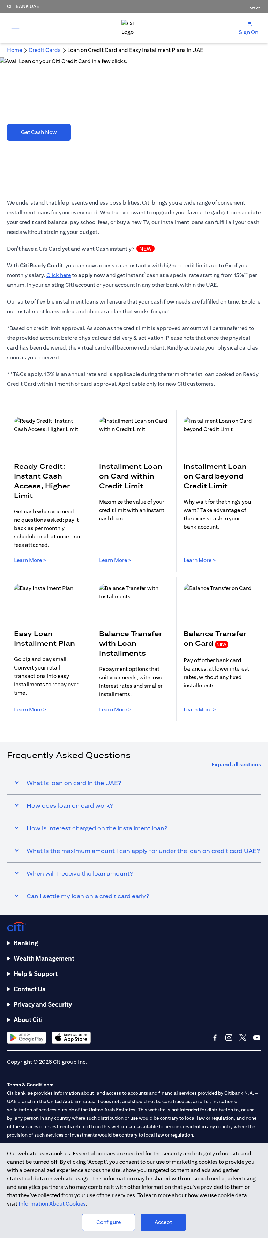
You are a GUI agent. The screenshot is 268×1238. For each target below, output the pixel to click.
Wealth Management (44, 958)
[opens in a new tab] (26, 1037)
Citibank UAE (23, 6)
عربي (255, 6)
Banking (26, 943)
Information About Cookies (52, 1203)
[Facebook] (215, 1037)
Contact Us (29, 989)
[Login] (250, 23)
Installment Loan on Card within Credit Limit (130, 476)
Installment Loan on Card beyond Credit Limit (215, 476)
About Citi (28, 1019)
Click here (58, 275)
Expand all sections (236, 764)
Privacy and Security (43, 1004)
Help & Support (36, 973)
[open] (15, 28)
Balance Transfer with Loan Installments (130, 643)
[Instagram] (229, 1037)
